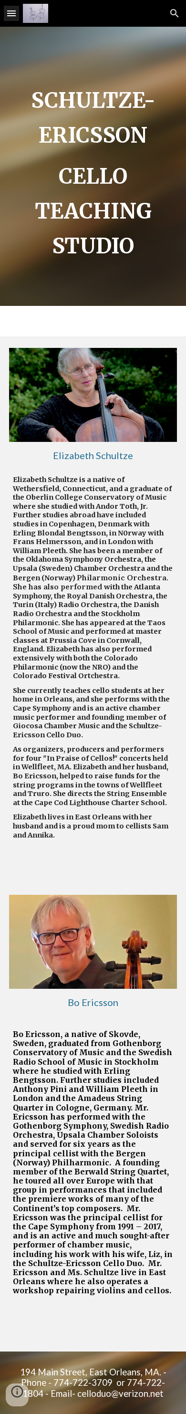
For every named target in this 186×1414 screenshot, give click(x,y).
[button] (11, 13)
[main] (93, 166)
